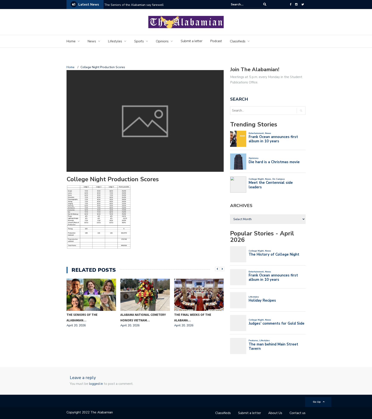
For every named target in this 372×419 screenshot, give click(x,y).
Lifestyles (115, 41)
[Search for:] (244, 4)
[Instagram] (296, 4)
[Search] (264, 4)
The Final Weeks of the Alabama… (192, 317)
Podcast (216, 41)
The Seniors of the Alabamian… (82, 317)
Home (71, 41)
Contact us (297, 413)
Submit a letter (191, 41)
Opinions (162, 41)
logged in (96, 384)
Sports (139, 41)
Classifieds (237, 41)
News (92, 41)
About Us (275, 413)
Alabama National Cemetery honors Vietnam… (143, 317)
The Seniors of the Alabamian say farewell (134, 5)
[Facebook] (290, 4)
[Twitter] (302, 4)
